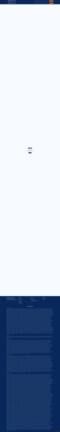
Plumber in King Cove (47, 336)
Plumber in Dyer (26, 359)
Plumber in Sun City (39, 422)
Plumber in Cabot (20, 357)
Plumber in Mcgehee (47, 365)
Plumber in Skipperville (33, 329)
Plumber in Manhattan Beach (22, 402)
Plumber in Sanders (39, 349)
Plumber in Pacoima (27, 409)
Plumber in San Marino (49, 417)
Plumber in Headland (22, 319)
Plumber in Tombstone (51, 351)
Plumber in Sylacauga (22, 330)
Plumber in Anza (25, 375)
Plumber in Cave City (47, 357)
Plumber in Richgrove (48, 414)
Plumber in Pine (23, 348)
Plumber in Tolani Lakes (42, 351)
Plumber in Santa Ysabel (8, 419)
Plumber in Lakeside (37, 398)
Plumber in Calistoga (51, 380)
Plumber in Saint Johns (30, 349)
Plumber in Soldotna (36, 337)
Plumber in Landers (29, 399)
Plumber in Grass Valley (44, 392)
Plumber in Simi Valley (22, 420)
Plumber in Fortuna (39, 390)
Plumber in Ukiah (18, 425)
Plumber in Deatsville (42, 314)
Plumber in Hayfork (47, 393)
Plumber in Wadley (29, 332)
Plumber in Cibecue (44, 341)
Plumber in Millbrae (51, 403)
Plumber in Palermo (35, 409)
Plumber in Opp (37, 325)
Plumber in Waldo (15, 371)
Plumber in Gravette (16, 361)
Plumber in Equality (31, 315)
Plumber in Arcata (49, 375)
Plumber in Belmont (42, 377)
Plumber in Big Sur (16, 378)
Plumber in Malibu (12, 402)
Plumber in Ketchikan (42, 336)
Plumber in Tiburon (18, 424)
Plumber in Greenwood (34, 361)
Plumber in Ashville (47, 309)
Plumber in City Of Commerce (19, 383)
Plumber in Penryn (45, 410)
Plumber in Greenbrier (20, 361)
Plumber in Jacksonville (50, 320)
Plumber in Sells (25, 350)
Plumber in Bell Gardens (37, 377)
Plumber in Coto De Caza (22, 385)
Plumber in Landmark (12, 364)
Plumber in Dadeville (17, 314)
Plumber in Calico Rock (25, 357)
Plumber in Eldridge (8, 388)
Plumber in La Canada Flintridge (18, 397)
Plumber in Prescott (42, 348)
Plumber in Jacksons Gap (45, 320)
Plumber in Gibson (33, 360)
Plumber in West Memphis (44, 371)
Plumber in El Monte (21, 388)
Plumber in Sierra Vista (42, 350)
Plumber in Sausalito (30, 419)
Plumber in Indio (38, 395)
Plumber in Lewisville (29, 364)
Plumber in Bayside (16, 377)
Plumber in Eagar (8, 343)
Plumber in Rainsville (29, 327)
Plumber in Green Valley (28, 344)
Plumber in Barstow (8, 377)
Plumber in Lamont (21, 399)
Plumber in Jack (37, 320)
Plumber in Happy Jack (42, 344)
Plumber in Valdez (44, 337)
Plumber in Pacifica (12, 409)
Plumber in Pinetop (26, 348)
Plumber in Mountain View (49, 366)
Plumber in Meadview (43, 346)
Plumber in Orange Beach (41, 325)
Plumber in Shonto (33, 350)
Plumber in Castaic (21, 382)
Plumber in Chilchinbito (32, 341)
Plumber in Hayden (8, 319)
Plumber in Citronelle (44, 312)
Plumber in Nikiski (8, 337)
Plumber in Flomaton (29, 316)
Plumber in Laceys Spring (36, 321)
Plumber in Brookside (12, 311)
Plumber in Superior (18, 351)
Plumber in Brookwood (17, 311)
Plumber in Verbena (8, 332)
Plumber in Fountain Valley (48, 390)
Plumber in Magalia (8, 402)
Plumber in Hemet (17, 394)
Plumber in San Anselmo (42, 416)
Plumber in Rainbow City (25, 327)
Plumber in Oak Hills (44, 407)
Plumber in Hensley (8, 362)
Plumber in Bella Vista (41, 356)
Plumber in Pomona (22, 412)
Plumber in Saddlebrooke (13, 349)
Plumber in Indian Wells (34, 395)
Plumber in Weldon (20, 427)
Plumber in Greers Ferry (39, 361)
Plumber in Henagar (36, 319)
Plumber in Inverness (47, 395)
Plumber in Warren (31, 371)
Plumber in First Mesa (23, 343)
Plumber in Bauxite (20, 356)
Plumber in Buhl (37, 311)
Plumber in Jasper (8, 321)
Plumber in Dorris (20, 387)
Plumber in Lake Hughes (18, 398)
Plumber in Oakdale (40, 407)
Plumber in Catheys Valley (40, 382)
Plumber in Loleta (40, 400)
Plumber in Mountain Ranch (41, 405)
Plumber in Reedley (28, 414)
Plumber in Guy (46, 361)
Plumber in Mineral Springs (21, 366)
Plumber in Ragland (20, 327)
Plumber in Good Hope (44, 317)
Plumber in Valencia (44, 425)
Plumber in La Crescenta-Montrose (25, 397)
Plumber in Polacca (35, 348)
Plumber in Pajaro (31, 409)
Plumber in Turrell (39, 370)
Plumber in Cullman (12, 314)
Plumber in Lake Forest (8, 398)
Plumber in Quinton (16, 327)
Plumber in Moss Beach (36, 405)
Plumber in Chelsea (21, 312)
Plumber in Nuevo (36, 407)
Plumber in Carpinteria (8, 382)
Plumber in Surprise (22, 351)
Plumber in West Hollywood (34, 427)
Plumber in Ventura (37, 426)
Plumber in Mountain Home (44, 366)
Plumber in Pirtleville (31, 348)
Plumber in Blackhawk (28, 378)
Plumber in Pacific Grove (17, 409)
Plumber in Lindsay (12, 400)
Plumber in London (45, 364)
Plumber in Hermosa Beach (29, 394)
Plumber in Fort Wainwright (13, 336)
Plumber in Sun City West (8, 351)
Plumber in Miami (50, 346)
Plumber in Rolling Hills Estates (19, 415)
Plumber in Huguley (8, 320)
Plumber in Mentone (29, 403)
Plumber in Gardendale (13, 317)
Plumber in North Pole (12, 337)
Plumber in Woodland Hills (17, 429)
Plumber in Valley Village (19, 426)
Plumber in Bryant (30, 311)
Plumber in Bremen (33, 310)
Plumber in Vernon (12, 332)
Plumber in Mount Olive (49, 324)
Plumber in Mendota (17, 403)
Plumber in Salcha (20, 337)
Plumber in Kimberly (23, 321)
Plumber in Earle (29, 359)
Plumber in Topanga (36, 424)
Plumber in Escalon (12, 389)
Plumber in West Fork (39, 371)
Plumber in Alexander (8, 355)
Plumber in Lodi (37, 400)
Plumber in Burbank (8, 380)
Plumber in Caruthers (17, 382)
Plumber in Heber (50, 344)
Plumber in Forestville (22, 390)
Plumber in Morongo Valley (26, 405)
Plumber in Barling (12, 356)
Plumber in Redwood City (18, 414)
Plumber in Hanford (23, 393)
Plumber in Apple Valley (33, 375)
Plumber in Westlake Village (39, 427)
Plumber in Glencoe (40, 317)
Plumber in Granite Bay (39, 392)
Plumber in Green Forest (25, 361)
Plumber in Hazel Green (17, 319)
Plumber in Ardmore (32, 309)
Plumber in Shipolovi (30, 350)
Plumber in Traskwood (21, 370)
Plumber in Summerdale (13, 330)
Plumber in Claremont (24, 383)
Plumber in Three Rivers (14, 424)
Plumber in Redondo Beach (9, 414)
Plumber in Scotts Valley (34, 419)
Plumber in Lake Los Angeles (28, 398)
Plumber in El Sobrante (30, 388)
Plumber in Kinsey (27, 321)
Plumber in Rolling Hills (13, 415)
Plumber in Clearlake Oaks (41, 383)
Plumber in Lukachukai (8, 346)
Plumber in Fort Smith (13, 360)
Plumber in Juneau (34, 336)
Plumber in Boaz (25, 310)
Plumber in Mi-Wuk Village (35, 404)
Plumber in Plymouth (13, 412)
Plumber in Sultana (30, 422)
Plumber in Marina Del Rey (40, 402)
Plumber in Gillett (36, 360)
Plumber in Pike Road (50, 326)
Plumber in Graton (48, 392)
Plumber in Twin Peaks (14, 425)
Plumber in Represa (32, 414)
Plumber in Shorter (16, 329)
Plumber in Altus (20, 355)
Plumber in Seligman (22, 350)
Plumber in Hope (42, 362)
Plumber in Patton (17, 410)
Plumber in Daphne (29, 314)
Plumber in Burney (16, 380)
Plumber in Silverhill (29, 329)
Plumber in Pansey (15, 326)
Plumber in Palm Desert (43, 409)
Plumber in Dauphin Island (33, 314)
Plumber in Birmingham (17, 310)
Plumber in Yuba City (48, 429)
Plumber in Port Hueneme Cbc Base (42, 412)
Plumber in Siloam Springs (45, 369)
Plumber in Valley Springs (13, 426)
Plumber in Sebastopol (48, 419)
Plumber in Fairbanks (8, 336)
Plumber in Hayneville (12, 319)
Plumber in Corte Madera (8, 385)
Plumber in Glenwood (41, 360)
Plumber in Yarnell (16, 353)
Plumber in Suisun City (26, 422)
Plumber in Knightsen (13, 397)
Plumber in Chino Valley (40, 341)
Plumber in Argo (35, 309)
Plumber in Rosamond (29, 415)
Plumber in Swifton (8, 370)
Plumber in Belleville (45, 356)
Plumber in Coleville (29, 384)
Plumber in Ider (20, 320)
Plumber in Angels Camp (8, 375)
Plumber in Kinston (31, 321)
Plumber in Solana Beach (36, 420)
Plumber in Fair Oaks (47, 389)
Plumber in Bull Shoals (17, 357)
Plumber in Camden (29, 357)
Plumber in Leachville (20, 364)
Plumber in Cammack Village (34, 357)
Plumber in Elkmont (8, 315)
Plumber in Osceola (15, 367)
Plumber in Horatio (46, 362)
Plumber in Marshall (21, 365)
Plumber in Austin (47, 355)
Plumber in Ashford (39, 309)
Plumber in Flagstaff (27, 343)
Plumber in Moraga (12, 405)
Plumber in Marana (22, 346)
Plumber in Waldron (19, 371)
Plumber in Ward (27, 371)
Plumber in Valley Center (8, 426)
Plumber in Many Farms (17, 346)
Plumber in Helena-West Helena (31, 319)
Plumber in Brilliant (8, 311)
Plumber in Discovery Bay (12, 387)
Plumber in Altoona (16, 309)
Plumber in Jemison (12, 321)
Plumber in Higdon (40, 319)
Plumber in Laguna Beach (44, 397)
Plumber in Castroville (30, 382)
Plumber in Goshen (45, 360)
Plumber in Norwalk (28, 407)
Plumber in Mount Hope (39, 324)
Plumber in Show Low (38, 350)
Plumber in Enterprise (27, 315)
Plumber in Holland (38, 362)
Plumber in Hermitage (13, 362)
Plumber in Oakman (17, 325)
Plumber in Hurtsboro (17, 320)
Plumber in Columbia (44, 384)
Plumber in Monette (26, 366)
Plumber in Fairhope (12, 316)
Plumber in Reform (45, 327)
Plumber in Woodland (13, 429)
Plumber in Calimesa (47, 380)
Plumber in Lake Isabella (23, 398)
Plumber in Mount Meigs (44, 324)
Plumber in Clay (51, 312)
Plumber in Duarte (32, 387)
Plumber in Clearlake (37, 383)
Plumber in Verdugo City (42, 426)
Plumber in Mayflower (34, 365)
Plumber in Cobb (24, 384)
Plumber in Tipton (22, 424)
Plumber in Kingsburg (8, 397)
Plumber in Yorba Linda (36, 429)
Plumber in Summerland (35, 422)
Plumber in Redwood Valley (23, 414)
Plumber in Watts (8, 427)
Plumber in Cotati (17, 385)
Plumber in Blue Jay (37, 378)
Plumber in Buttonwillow (21, 380)
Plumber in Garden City (8, 317)
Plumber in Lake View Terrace (47, 398)
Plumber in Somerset (49, 420)
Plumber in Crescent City (40, 385)
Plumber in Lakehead (13, 398)
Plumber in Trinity (45, 331)
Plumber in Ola (7, 367)
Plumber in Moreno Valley (17, 405)
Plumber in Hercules (25, 394)
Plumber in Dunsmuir (45, 387)
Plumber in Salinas (32, 416)
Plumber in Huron (13, 395)
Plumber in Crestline (44, 385)
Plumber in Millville (12, 404)
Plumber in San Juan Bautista (18, 417)
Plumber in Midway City (47, 403)
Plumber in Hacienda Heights (13, 393)
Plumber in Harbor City (32, 393)
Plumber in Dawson (38, 314)
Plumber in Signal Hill (13, 420)
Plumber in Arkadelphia (28, 355)
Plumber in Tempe (33, 351)
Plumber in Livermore (25, 400)
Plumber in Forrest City (8, 360)
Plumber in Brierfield (46, 310)
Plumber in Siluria (25, 329)
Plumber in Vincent (21, 332)
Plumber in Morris (16, 324)
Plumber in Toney (24, 331)
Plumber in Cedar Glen (49, 382)
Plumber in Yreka (44, 429)
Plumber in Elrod (15, 315)
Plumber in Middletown (38, 403)
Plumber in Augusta (44, 355)
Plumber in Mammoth (13, 346)
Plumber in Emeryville (42, 388)
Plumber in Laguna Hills (49, 397)
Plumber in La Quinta (42, 399)
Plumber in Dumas (22, 359)
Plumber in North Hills (14, 407)
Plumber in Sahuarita (21, 349)
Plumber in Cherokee (25, 312)
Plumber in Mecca (8, 403)
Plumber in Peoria (8, 348)
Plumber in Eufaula (35, 315)
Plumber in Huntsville (12, 320)
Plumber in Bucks (34, 311)
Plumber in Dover (15, 359)
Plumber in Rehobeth (49, 327)
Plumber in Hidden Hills (39, 394)
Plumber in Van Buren (48, 370)
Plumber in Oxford (8, 326)
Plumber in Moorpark (8, 405)
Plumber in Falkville (16, 316)
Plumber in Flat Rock (24, 316)
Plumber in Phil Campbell (36, 326)
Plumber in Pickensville (41, 326)
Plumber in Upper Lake (36, 425)
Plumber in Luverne (37, 322)
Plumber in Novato (32, 407)
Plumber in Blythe (45, 378)
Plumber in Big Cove (13, 310)
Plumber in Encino (8, 389)
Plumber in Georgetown (22, 317)
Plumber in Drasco (19, 359)
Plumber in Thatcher (37, 351)
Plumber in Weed (16, 427)
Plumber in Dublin (36, 387)
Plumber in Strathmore (8, 422)
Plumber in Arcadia (45, 375)
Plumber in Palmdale (39, 409)
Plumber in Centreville (8, 312)
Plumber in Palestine (27, 367)
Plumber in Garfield (21, 360)
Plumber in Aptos (37, 375)
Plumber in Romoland (24, 415)
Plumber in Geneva (17, 317)
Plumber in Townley (33, 331)
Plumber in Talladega (35, 330)
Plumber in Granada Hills (29, 392)
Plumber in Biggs (13, 378)
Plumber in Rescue (36, 414)
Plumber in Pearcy (50, 367)
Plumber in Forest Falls (8, 390)
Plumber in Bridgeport (42, 310)
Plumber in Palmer (16, 337)
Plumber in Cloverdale (51, 383)
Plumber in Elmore (12, 315)
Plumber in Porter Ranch (26, 412)
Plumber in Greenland (30, 361)
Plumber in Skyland (38, 329)
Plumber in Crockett (48, 385)
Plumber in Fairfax (35, 389)
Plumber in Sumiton (8, 330)
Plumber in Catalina (8, 341)
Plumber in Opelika (34, 325)
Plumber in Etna (24, 389)
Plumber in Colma (36, 384)
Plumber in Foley (36, 316)
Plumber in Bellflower (33, 377)
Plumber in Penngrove (36, 410)
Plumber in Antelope (17, 375)
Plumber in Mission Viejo (30, 404)
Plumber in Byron (25, 380)
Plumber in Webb (45, 332)
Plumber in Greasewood (23, 344)
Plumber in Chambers (17, 341)
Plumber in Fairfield (8, 316)
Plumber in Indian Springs (25, 320)
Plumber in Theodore (8, 331)
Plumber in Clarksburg (29, 383)
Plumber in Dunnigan (40, 387)
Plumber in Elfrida (11, 343)
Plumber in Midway (16, 366)
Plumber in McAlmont (39, 365)
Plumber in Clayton (33, 383)
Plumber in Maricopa (26, 346)
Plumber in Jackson (41, 320)
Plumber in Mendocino (12, 403)
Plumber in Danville (25, 314)
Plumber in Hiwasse (29, 362)
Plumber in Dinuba (8, 387)
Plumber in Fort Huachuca (41, 343)
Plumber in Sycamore (17, 330)
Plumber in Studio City (18, 422)
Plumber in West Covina (24, 427)
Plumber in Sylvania (26, 330)
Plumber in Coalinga (16, 384)
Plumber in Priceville (8, 327)
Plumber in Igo (25, 395)
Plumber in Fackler (50, 315)
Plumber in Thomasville (13, 331)
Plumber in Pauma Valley (21, 410)
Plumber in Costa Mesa (14, 385)
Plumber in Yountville (40, 429)
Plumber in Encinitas (50, 388)
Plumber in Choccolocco (39, 312)
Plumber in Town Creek (29, 331)
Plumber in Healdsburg (8, 394)
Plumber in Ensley (23, 315)
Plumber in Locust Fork (26, 322)
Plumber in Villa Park (51, 426)
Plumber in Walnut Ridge (23, 371)
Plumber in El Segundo (25, 388)
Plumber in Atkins (40, 355)
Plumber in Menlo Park (25, 403)
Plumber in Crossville (8, 314)
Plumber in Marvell (25, 365)
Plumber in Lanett (49, 321)
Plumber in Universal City (27, 425)
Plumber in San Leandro (30, 417)
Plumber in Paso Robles (8, 410)
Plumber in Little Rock (42, 364)
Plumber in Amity (23, 355)
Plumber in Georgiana (27, 317)
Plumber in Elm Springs (51, 359)
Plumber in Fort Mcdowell (46, 343)
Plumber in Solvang (45, 420)
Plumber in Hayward (51, 393)
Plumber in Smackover (50, 369)
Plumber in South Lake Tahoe (39, 421)
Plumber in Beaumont (21, 377)
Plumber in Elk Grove (17, 388)
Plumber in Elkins (46, 359)
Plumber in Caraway (39, 357)
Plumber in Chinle (35, 341)
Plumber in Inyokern (51, 395)
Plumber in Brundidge (26, 311)
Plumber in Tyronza (43, 370)
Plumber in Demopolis (51, 314)
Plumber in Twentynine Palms (9, 425)
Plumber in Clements (46, 383)
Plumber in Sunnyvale (48, 422)
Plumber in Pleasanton (8, 412)
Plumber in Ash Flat (36, 355)
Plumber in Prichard (12, 327)
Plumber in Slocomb (46, 329)
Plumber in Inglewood (43, 395)
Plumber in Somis (8, 421)
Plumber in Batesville (17, 356)
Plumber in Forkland (45, 316)
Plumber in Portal (38, 348)
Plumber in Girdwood (18, 336)
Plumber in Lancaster (25, 399)
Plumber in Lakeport (33, 398)
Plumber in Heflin (25, 319)
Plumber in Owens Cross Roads (47, 325)
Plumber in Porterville (31, 412)
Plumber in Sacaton (8, 349)
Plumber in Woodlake (8, 429)
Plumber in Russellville (12, 369)
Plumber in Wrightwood (27, 429)
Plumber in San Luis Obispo (39, 417)
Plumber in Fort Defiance (36, 343)
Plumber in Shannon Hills (28, 369)
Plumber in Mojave (44, 404)
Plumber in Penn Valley (41, 410)
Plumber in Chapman (13, 312)
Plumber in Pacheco (8, 409)
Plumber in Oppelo (11, 367)
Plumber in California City (42, 380)
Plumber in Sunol (51, 422)
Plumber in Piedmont (46, 326)
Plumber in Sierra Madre (8, 420)
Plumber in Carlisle (43, 357)
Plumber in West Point (50, 427)
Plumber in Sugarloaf (22, 422)
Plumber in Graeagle (25, 392)
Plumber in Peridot (12, 348)
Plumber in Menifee (21, 403)
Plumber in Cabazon (29, 380)
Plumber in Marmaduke (17, 365)
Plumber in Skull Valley (47, 350)
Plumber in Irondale (29, 320)
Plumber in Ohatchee (25, 325)
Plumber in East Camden (34, 359)
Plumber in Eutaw (39, 315)
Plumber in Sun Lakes (14, 351)
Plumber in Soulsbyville (24, 421)
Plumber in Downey (29, 387)
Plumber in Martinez (49, 402)
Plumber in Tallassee (40, 330)
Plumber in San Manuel (48, 349)
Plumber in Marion (8, 365)
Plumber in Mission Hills (25, 404)
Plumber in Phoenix (16, 348)
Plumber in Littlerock (16, 400)
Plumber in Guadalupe (33, 344)
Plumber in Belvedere (46, 377)
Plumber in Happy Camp (28, 393)
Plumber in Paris (39, 367)
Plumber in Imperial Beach (29, 395)
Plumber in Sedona (18, 350)
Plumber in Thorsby (17, 331)
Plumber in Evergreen (46, 315)
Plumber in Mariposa (45, 402)
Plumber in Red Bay (41, 327)
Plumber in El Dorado (43, 359)
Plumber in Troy (48, 331)
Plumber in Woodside (23, 429)
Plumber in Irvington (33, 320)
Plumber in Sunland (43, 422)
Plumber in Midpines (42, 403)
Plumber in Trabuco (44, 424)
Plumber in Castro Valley (25, 382)
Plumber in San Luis (43, 349)
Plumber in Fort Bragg (27, 390)
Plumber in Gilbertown (35, 317)
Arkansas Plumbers (20, 302)
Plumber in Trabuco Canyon (48, 424)
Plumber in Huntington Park (8, 395)
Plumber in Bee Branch (36, 356)
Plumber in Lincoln (33, 364)
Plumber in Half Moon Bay (18, 393)
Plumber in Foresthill (13, 390)
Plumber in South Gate (34, 421)
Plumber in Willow (51, 337)
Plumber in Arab (28, 309)
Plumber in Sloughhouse (26, 420)
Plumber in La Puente (38, 399)
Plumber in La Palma (33, 399)
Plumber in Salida (28, 416)
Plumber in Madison (45, 322)
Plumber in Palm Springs (48, 409)
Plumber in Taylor (51, 330)
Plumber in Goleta (12, 392)
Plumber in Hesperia (35, 394)
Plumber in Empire (19, 315)
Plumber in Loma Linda (45, 400)
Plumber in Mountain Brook (34, 324)
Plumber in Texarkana (12, 370)
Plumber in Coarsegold (21, 384)
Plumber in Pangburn (31, 367)
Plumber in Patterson (13, 410)
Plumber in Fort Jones (35, 390)
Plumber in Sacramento (20, 416)
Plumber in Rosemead (33, 415)
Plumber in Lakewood (8, 399)
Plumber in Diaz (7, 359)
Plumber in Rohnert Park (8, 415)
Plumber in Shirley (41, 369)
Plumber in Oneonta (30, 325)
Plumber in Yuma (28, 353)
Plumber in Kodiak (51, 336)
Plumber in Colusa (48, 384)
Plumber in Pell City (27, 326)
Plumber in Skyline (41, 329)
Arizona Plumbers (20, 301)
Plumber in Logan (29, 322)
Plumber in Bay (24, 356)
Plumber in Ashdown (32, 355)
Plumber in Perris (49, 410)
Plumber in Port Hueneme (36, 412)
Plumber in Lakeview (42, 398)
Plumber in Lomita (49, 400)
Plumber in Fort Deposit (50, 316)
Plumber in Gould (8, 361)
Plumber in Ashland (43, 309)
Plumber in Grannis (12, 361)
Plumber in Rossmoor (45, 415)
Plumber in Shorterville (21, 329)
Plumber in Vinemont (25, 332)
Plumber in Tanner (44, 330)
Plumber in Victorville (46, 426)
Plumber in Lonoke (49, 364)
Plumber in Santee (13, 419)
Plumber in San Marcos (45, 417)
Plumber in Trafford (37, 331)
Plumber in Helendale (13, 394)
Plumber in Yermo (31, 429)
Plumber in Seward (28, 337)
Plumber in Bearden (28, 356)
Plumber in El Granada (13, 388)
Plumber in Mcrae (51, 365)
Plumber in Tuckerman (30, 370)
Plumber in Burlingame (13, 380)
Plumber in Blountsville (22, 310)
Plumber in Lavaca (16, 364)
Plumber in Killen (19, 321)
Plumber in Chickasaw (30, 312)
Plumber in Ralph (33, 327)
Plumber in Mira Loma (21, 404)
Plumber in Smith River (31, 420)
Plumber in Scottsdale (14, 350)
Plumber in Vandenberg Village (24, 426)
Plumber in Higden (16, 362)
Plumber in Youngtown (24, 353)
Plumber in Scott (19, 369)
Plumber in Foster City (44, 390)
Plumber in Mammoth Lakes (16, 402)
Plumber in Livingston (21, 322)
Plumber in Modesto (40, 404)
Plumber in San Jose (13, 417)
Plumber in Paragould (36, 367)
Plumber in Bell (24, 377)
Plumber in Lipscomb (12, 322)
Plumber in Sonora (16, 421)
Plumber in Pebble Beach (31, 410)
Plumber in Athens (51, 309)
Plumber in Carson (12, 382)
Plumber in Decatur (46, 314)
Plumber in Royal (8, 369)
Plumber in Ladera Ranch (30, 397)
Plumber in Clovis (8, 384)
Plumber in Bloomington (33, 378)
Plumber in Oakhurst (48, 407)
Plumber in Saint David (26, 349)
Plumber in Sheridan (32, 369)
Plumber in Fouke (17, 360)
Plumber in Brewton (38, 310)
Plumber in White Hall (49, 371)
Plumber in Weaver (42, 332)
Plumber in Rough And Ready (50, 415)
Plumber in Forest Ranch (17, 390)
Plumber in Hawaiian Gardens (37, 393)
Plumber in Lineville (8, 322)
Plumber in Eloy (19, 343)
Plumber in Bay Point (12, 377)
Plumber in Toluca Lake (31, 424)
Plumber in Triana (41, 331)
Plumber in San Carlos (35, 349)
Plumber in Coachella (12, 384)
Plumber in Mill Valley (8, 404)
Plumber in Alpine (12, 309)
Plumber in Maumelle (30, 365)
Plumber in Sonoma (12, 421)
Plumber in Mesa (47, 346)
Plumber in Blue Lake (42, 378)
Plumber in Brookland (8, 357)
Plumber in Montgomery (8, 324)
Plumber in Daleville (21, 314)
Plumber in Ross (41, 415)
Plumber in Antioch (21, 375)
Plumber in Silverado (17, 420)
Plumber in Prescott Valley (47, 348)
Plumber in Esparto (20, 389)
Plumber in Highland (25, 362)
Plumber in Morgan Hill (22, 405)
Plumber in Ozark (11, 326)
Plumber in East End (38, 359)
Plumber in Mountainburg (39, 366)
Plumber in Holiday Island (34, 362)
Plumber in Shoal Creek (12, 329)
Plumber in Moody (13, 324)
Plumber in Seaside (43, 419)
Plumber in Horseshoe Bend (50, 362)
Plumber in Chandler (21, 341)
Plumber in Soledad (41, 420)
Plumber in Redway (14, 414)
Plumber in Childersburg (34, 312)
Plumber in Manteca (27, 402)
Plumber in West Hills (29, 427)
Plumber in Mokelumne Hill (48, 404)
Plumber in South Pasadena (44, 421)
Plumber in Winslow (8, 353)
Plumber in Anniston (24, 309)
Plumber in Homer (22, 336)
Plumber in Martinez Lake (30, 346)
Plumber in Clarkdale (49, 341)
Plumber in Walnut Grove (33, 332)
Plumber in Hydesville (18, 395)
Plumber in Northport (8, 325)
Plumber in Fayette (20, 316)
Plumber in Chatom (17, 312)
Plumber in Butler (40, 311)
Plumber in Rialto (44, 414)
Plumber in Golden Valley (14, 344)
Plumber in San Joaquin (8, 417)
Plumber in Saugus (25, 419)
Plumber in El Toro (34, 388)
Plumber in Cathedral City (35, 382)
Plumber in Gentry (29, 360)
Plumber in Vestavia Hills (16, 332)
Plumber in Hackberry (37, 344)
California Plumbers (20, 303)
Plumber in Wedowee (50, 332)
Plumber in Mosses (20, 324)
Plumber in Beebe (32, 356)
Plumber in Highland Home (44, 319)
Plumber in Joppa (16, 321)
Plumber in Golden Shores (8, 344)
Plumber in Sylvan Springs (30, 330)
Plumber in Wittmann (12, 353)
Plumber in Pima (19, 348)
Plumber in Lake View (45, 321)
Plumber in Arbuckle (42, 375)
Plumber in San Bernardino (47, 416)
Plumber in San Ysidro (17, 419)
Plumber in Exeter (31, 389)
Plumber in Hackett (50, 361)
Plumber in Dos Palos (25, 387)
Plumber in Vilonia (8, 371)
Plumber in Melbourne (8, 366)
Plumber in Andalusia (20, 309)
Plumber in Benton (49, 356)
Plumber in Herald (21, 394)
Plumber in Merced (33, 403)
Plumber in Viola (11, 371)
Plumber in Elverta (38, 388)
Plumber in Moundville (29, 324)
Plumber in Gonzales (16, 392)
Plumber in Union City (23, 425)
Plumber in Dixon (17, 387)
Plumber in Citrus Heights (13, 383)
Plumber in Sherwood (37, 369)
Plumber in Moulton (24, 324)
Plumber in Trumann (26, 370)
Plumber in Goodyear (19, 344)
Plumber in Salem (16, 369)
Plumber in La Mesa (13, 399)
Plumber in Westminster (45, 427)
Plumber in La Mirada (17, 399)
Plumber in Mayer (35, 346)
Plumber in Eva (42, 315)
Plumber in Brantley (30, 310)
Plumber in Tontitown (17, 370)
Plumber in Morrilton (34, 366)
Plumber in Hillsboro (49, 319)
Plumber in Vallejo (48, 425)
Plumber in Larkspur (46, 399)
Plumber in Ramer (37, 327)
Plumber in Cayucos (45, 382)
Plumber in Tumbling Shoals (35, 370)
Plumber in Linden (8, 400)
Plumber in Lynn (41, 322)
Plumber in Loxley (33, 322)
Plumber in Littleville (17, 322)
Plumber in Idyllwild (22, 395)
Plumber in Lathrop (50, 399)
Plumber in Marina (35, 402)
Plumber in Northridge (24, 407)
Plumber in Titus (21, 331)
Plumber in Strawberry (13, 422)
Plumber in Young (20, 353)
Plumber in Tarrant (47, 330)
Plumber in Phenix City (32, 326)
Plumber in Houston (31, 336)
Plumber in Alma (12, 355)
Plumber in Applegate (29, 375)
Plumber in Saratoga (21, 419)
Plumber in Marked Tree (12, 365)
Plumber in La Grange (40, 397)
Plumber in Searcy (23, 369)
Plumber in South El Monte (29, 421)
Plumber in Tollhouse (27, 424)
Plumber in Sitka (32, 337)
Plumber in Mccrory (43, 365)
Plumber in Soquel (19, 421)
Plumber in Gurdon (43, 361)
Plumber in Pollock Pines (17, 412)
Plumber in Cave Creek (12, 341)
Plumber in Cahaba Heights (49, 311)
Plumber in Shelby (8, 329)
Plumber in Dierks (11, 359)
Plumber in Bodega (49, 378)
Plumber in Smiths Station (50, 329)
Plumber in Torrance (40, 424)
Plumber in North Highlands (8, 407)
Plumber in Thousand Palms (9, 424)
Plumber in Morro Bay (32, 405)
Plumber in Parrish (19, 326)
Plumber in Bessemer (8, 310)
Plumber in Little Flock (37, 364)
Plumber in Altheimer (16, 355)
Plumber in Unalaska (40, 337)
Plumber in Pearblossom (26, 410)
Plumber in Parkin (43, 367)
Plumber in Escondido (16, 389)
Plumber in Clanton (48, 312)
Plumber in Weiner (35, 371)
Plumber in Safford (17, 349)
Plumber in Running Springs (14, 416)
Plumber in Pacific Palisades (22, 409)
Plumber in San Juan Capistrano (24, 417)
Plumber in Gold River (8, 392)
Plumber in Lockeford (33, 400)
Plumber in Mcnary (39, 346)
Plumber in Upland (31, 425)
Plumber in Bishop (24, 378)
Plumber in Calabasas (34, 380)
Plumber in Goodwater (49, 317)
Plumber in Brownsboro (21, 311)
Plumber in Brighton (50, 310)
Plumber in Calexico (38, 380)
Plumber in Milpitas (16, 404)
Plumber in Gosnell (48, 360)
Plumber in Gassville (25, 360)
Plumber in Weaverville (12, 427)
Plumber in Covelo (31, 385)
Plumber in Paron (46, 367)
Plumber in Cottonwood (27, 385)
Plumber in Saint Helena (24, 416)
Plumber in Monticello (30, 366)
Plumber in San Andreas (37, 416)
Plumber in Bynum (44, 311)
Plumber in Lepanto (24, 364)
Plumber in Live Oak (20, 400)
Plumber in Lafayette (40, 321)
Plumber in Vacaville (40, 425)
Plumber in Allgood (8, 309)
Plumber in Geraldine (31, 317)
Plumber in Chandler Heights (26, 341)
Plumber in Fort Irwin (31, 390)
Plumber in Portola (47, 412)
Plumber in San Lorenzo (34, 417)
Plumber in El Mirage (15, 343)
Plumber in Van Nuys (29, 426)
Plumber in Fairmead (43, 389)
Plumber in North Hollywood (19, 407)
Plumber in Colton (40, 384)
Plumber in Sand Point (24, 337)
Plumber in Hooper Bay (26, 336)
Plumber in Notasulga (13, 325)
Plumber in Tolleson (46, 351)
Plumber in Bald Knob (8, 356)
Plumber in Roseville (37, 415)
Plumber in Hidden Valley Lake (44, 394)
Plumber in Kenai (38, 336)
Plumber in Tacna (25, 351)
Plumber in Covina (35, 385)
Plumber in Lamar (8, 364)
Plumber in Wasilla (48, 337)
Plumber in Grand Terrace (34, 392)
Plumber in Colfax (32, 384)
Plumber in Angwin (13, 375)
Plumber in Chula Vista (8, 383)
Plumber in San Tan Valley (8, 350)
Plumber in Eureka (27, 389)
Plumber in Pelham (23, 326)
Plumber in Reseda (40, 414)
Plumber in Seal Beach (39, 419)
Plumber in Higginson (21, 362)
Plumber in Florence (33, 316)
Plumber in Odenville (21, 325)
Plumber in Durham (49, 387)
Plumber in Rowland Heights (9, 416)
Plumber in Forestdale (41, 316)
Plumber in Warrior (38, 332)
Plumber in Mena (12, 366)
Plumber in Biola (20, 378)
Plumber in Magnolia (49, 322)
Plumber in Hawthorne (43, 393)
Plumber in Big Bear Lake (8, 378)
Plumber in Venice (33, 426)
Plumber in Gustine (8, 393)
